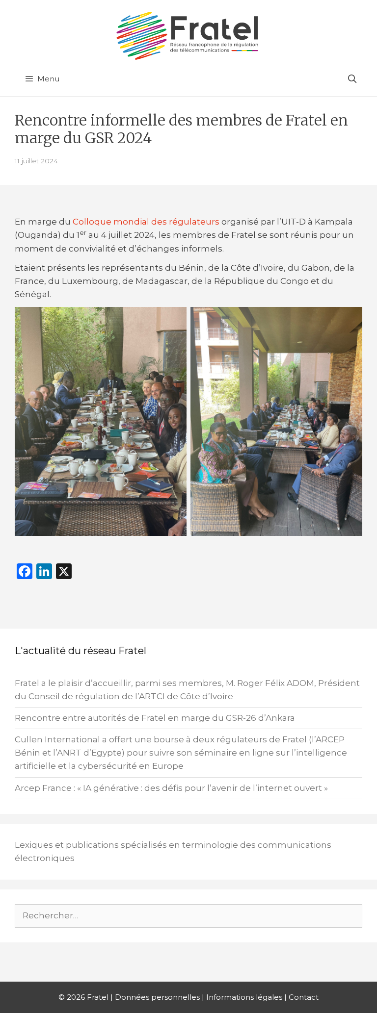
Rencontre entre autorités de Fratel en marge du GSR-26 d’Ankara (155, 718)
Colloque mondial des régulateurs (146, 222)
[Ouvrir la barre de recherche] (352, 79)
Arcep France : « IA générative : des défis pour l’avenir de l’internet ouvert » (171, 788)
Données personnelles (157, 997)
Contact (304, 997)
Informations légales (244, 997)
